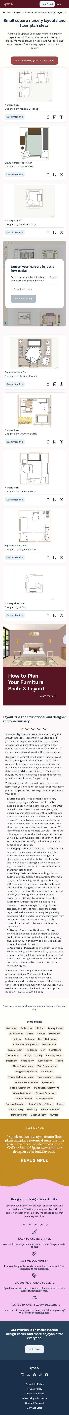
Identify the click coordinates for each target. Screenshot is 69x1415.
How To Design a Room (29, 991)
